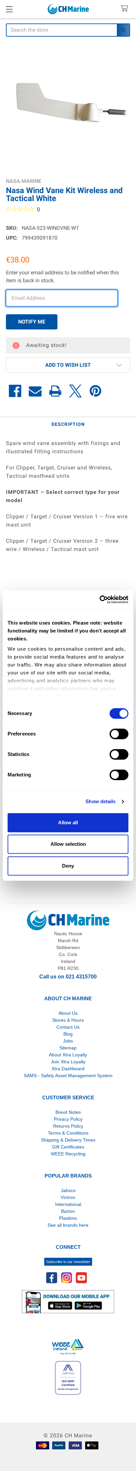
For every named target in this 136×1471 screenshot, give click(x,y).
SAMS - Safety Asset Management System (68, 1075)
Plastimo (68, 1218)
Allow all (68, 822)
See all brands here (68, 1225)
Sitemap (68, 1047)
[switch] (119, 734)
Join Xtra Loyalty (68, 1061)
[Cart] (126, 8)
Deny (68, 866)
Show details (100, 801)
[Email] (35, 391)
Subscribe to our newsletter (68, 1262)
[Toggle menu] (9, 9)
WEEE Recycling (68, 1153)
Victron (68, 1197)
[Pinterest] (95, 391)
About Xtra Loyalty (68, 1054)
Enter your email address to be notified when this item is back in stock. (62, 276)
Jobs (68, 1040)
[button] (68, 365)
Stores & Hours (68, 1020)
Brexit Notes (68, 1112)
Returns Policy (68, 1126)
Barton (68, 1211)
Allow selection (68, 844)
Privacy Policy (68, 1119)
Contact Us (68, 1027)
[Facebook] (15, 391)
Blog (68, 1034)
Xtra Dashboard (68, 1068)
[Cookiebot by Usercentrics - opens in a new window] (99, 599)
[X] (75, 391)
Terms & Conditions (68, 1133)
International (68, 1204)
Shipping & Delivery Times (68, 1140)
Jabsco (68, 1190)
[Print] (55, 391)
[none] (68, 108)
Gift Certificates (68, 1146)
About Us (68, 1013)
